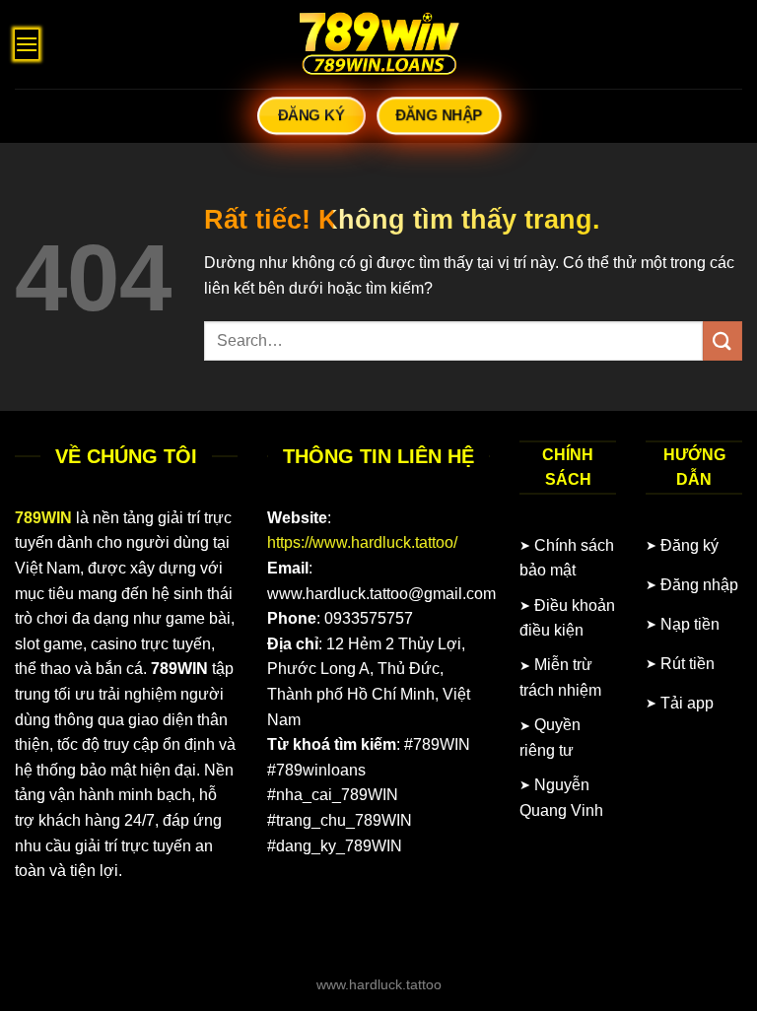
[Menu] (26, 44)
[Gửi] (722, 340)
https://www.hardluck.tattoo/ (362, 542)
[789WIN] (378, 44)
